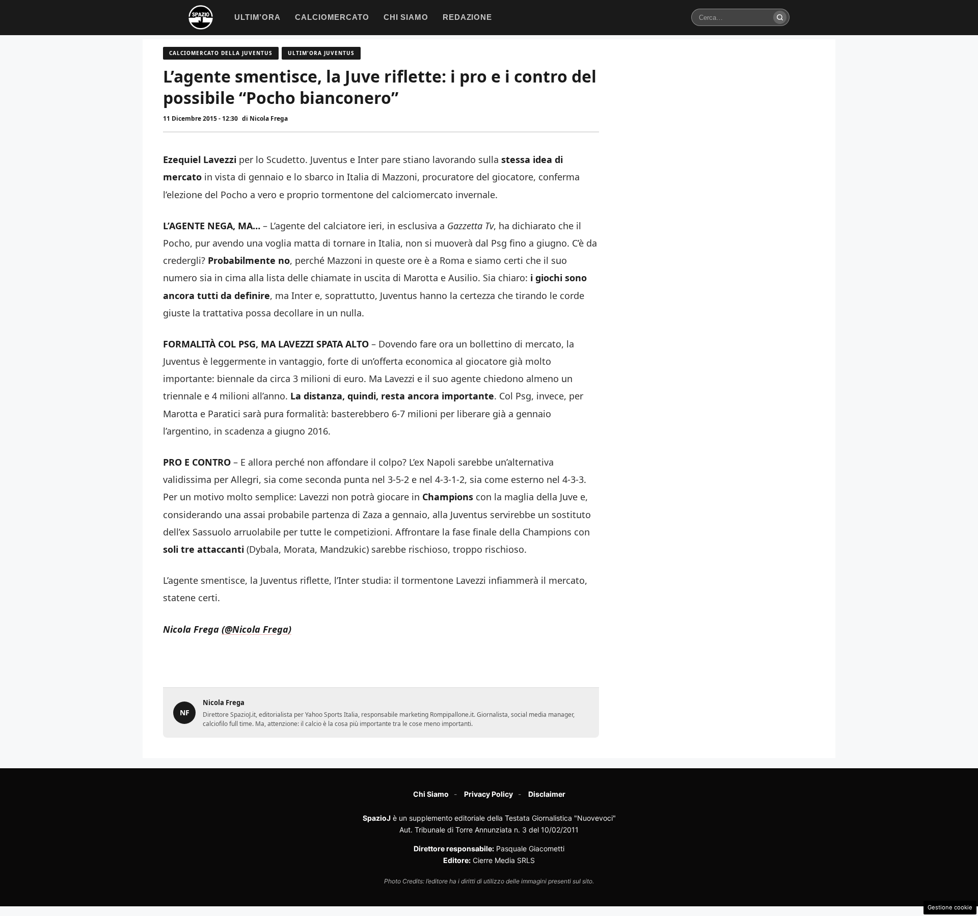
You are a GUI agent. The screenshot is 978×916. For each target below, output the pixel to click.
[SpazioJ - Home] (200, 17)
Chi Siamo (431, 794)
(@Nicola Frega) (256, 629)
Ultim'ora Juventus (321, 53)
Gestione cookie (950, 907)
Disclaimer (546, 794)
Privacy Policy (488, 794)
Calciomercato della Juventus (221, 53)
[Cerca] (779, 17)
